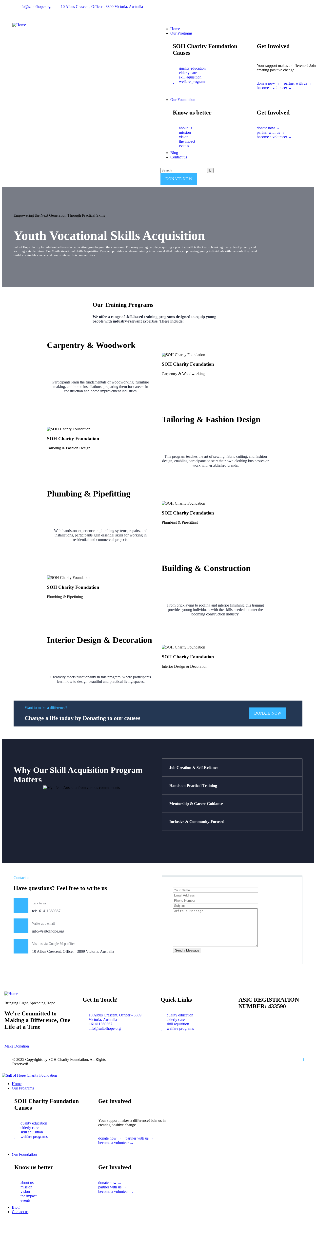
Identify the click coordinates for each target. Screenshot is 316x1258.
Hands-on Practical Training (193, 785)
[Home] (19, 25)
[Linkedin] (193, 10)
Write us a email (43, 923)
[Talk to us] (21, 905)
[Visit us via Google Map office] (21, 946)
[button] (296, 95)
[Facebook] (166, 10)
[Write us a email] (21, 925)
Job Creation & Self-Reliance (193, 767)
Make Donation (16, 1046)
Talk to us (39, 903)
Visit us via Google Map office (53, 944)
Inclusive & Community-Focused (196, 822)
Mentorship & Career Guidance (196, 803)
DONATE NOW (178, 179)
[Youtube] (180, 10)
